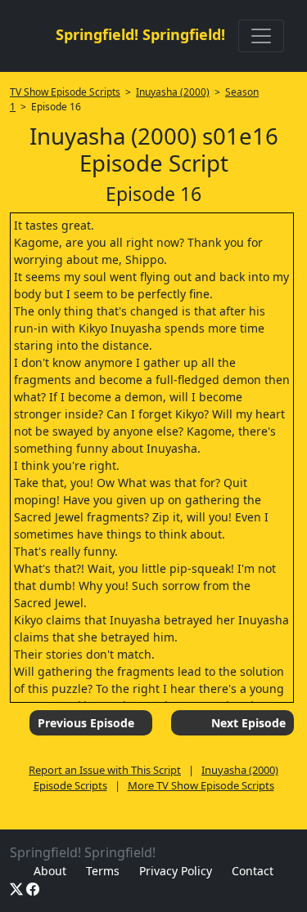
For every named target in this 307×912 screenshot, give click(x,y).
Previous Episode (86, 723)
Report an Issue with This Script (105, 769)
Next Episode (248, 723)
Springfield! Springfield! (140, 34)
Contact (252, 870)
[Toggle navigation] (261, 36)
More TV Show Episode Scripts (201, 785)
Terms (103, 870)
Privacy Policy (175, 870)
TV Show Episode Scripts (65, 92)
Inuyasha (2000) (173, 92)
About (50, 870)
